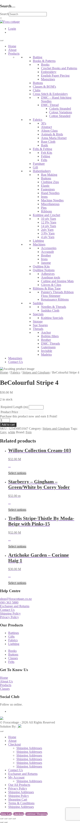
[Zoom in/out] (1, 818)
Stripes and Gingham (36, 372)
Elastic (45, 185)
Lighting (38, 240)
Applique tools (50, 277)
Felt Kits (46, 152)
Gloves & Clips (51, 285)
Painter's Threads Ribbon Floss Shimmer (57, 294)
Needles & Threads (53, 307)
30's (43, 123)
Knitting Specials (52, 318)
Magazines (48, 79)
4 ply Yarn (47, 237)
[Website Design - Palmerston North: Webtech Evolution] (19, 726)
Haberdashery (42, 171)
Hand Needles (50, 193)
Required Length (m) (14, 407)
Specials (38, 314)
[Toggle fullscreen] (5, 818)
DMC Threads (50, 343)
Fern (29, 432)
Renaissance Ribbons (55, 299)
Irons (44, 196)
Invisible (46, 351)
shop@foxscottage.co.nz (16, 599)
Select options (17, 473)
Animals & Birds (52, 134)
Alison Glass (49, 130)
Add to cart (8, 424)
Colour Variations (60, 112)
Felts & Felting (42, 149)
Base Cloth (48, 141)
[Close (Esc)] (14, 818)
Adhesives (48, 273)
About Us (6, 681)
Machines (39, 244)
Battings (13, 633)
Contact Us (15, 362)
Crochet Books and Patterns (59, 68)
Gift (35, 167)
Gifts (11, 636)
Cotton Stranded (59, 116)
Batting (37, 57)
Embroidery (48, 72)
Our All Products (19, 784)
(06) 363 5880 (9, 602)
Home (12, 46)
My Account (16, 777)
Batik (44, 145)
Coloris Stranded (60, 108)
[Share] (9, 818)
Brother (46, 255)
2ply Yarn (47, 229)
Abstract (46, 127)
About (12, 50)
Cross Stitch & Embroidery (50, 94)
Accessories (48, 248)
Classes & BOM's (44, 86)
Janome (46, 262)
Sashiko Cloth (50, 310)
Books (45, 64)
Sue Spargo (40, 325)
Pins (44, 207)
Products (13, 53)
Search (4, 14)
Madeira (46, 354)
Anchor (46, 332)
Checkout (14, 744)
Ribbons (46, 211)
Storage (38, 321)
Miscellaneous (50, 204)
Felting (45, 156)
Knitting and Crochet (46, 215)
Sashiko (38, 303)
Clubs (36, 90)
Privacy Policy (9, 617)
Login (12, 28)
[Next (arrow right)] (5, 822)
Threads (38, 329)
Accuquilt (47, 251)
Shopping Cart (17, 799)
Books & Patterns (44, 61)
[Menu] (1, 40)
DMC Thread (50, 105)
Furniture (39, 163)
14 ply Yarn (48, 226)
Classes (13, 658)
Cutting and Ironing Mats (57, 281)
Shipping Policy (10, 613)
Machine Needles (52, 200)
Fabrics (37, 119)
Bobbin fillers (50, 336)
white (11, 432)
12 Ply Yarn (48, 222)
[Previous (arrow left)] (1, 822)
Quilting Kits (41, 266)
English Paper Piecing (55, 75)
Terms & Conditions (21, 803)
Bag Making (49, 174)
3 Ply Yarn (48, 233)
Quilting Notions (44, 270)
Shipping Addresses (29, 748)
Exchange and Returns (14, 606)
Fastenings (48, 189)
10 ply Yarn (48, 218)
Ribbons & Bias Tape (47, 288)
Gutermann (48, 347)
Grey (3, 432)
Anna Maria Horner (54, 138)
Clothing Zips (50, 182)
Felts (44, 160)
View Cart (6, 813)
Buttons (38, 83)
